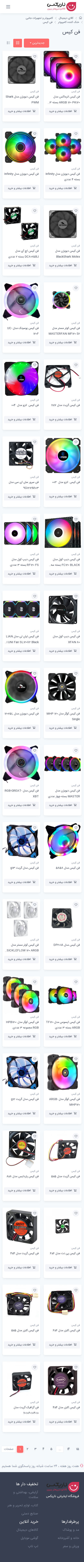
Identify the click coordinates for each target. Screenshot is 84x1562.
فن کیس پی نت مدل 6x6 (65, 1253)
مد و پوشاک (71, 1530)
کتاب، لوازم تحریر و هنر (23, 1505)
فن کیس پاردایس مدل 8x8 (23, 1176)
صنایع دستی (29, 1513)
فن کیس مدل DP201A (66, 945)
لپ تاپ (33, 1546)
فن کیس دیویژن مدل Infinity (21, 174)
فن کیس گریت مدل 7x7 (65, 405)
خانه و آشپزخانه (68, 1538)
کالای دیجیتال (66, 18)
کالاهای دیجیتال (27, 1530)
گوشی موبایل (29, 1538)
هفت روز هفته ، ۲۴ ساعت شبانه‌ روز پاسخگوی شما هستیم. (40, 1466)
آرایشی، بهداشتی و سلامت (25, 1495)
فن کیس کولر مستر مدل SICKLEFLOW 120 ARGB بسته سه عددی (23, 951)
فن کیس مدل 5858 (68, 868)
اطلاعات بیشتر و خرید (60, 111)
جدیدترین (37, 43)
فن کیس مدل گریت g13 (24, 868)
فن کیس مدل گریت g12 (25, 1099)
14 (68, 1449)
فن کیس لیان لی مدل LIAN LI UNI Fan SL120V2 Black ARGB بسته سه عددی (22, 642)
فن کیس (47, 22)
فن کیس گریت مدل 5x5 (65, 1176)
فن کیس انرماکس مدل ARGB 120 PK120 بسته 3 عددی (65, 102)
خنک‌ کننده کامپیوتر (68, 22)
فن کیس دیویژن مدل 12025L (21, 713)
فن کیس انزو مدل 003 (66, 482)
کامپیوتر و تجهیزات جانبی (39, 18)
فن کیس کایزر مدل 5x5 (25, 1330)
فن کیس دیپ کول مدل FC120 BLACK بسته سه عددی (65, 565)
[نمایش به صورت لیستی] (8, 43)
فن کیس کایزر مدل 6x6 (66, 1330)
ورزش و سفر (71, 1546)
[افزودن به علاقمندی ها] (76, 56)
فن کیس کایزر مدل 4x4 (66, 1407)
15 (77, 1449)
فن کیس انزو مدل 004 (25, 405)
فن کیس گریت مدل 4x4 (24, 1253)
